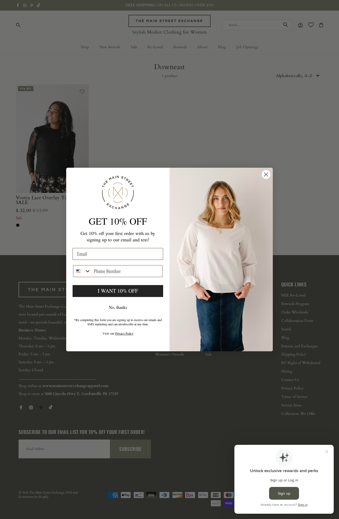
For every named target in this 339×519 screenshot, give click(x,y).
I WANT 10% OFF (118, 290)
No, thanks (118, 307)
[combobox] (82, 271)
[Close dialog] (266, 174)
